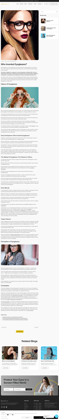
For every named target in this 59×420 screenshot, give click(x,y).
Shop (35, 3)
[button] (26, 3)
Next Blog (36, 327)
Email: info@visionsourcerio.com (51, 406)
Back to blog (19, 331)
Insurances (26, 406)
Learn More (5, 367)
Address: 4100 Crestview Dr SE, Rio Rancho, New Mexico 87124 (51, 403)
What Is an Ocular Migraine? (49, 21)
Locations (39, 3)
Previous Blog (4, 327)
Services (25, 404)
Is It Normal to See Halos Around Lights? (51, 28)
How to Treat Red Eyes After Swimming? (50, 36)
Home (25, 403)
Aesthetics (30, 3)
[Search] (57, 11)
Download (29, 389)
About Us (26, 407)
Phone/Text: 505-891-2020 (49, 405)
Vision (25, 3)
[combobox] (49, 11)
